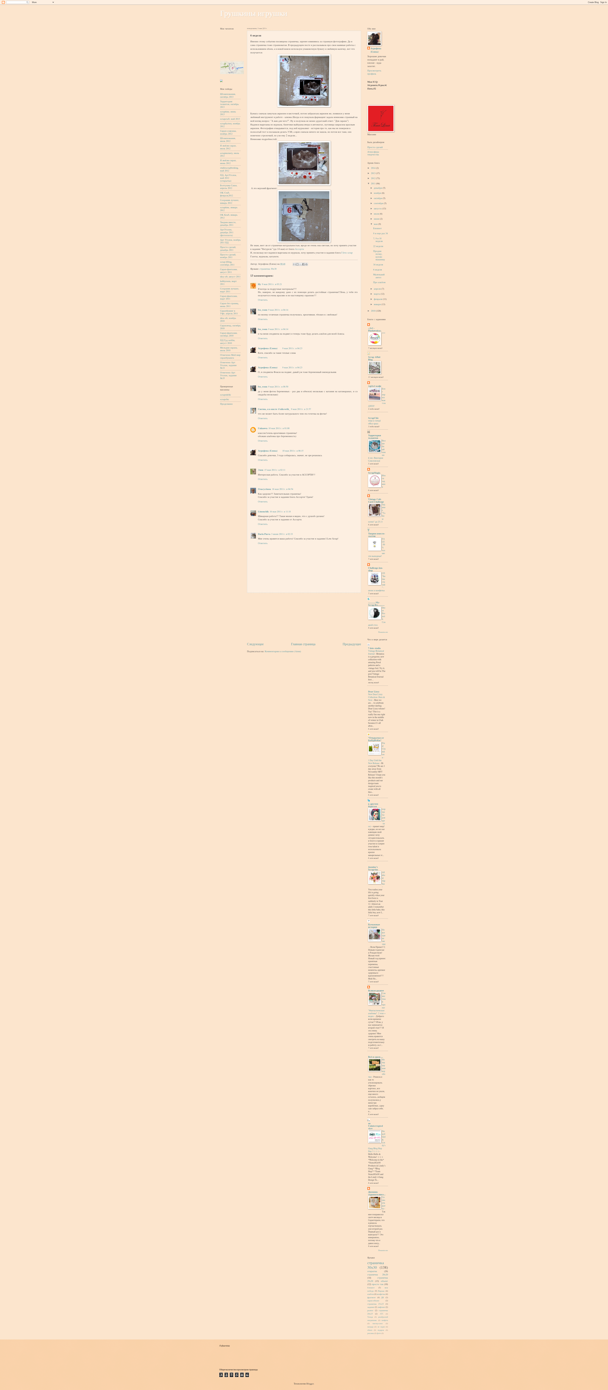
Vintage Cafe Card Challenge (376, 500)
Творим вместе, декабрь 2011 (228, 224)
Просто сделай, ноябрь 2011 (228, 256)
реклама (370, 1333)
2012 (373, 178)
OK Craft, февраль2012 (226, 194)
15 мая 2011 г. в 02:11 (274, 469)
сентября (379, 203)
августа (378, 208)
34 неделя (378, 264)
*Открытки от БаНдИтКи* (376, 739)
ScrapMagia (374, 472)
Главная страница (303, 644)
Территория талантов (374, 437)
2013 (373, 173)
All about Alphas (383, 878)
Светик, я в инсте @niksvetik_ (274, 409)
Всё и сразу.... (375, 1056)
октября (378, 198)
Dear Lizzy (373, 691)
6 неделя (377, 269)
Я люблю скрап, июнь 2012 (228, 162)
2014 (373, 167)
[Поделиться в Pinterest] (306, 264)
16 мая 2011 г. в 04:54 (282, 489)
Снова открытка (383, 1203)
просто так (377, 1284)
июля (377, 213)
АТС (381, 1314)
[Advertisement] (304, 617)
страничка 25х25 (375, 1303)
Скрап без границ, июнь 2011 (229, 305)
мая (376, 223)
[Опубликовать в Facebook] (303, 264)
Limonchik (263, 511)
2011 (373, 183)
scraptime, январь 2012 (229, 209)
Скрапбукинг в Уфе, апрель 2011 (229, 312)
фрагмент (371, 1297)
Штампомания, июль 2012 (228, 139)
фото (379, 1333)
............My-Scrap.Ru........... (376, 604)
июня (377, 218)
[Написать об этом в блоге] (297, 264)
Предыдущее (352, 644)
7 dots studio (374, 648)
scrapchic (224, 399)
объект (384, 1280)
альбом (370, 1294)
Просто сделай (375, 147)
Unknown (262, 428)
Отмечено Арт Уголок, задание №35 (228, 375)
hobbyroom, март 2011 (228, 282)
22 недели (378, 246)
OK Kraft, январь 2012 (229, 216)
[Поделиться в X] (300, 264)
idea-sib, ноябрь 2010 (228, 319)
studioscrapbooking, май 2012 (229, 169)
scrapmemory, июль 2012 (229, 154)
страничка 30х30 (268, 268)
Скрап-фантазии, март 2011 (229, 297)
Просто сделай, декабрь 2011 (228, 248)
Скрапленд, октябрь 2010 (230, 327)
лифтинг (381, 1307)
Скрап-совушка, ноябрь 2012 (228, 132)
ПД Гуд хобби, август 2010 (227, 342)
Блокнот (377, 228)
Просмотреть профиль (374, 72)
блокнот (371, 1287)
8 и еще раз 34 (380, 233)
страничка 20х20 (377, 1274)
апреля (377, 288)
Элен (260, 470)
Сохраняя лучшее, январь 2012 (229, 201)
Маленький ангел (379, 276)
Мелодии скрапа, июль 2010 (229, 349)
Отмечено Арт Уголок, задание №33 (228, 365)
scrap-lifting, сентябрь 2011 (227, 263)
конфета (385, 1320)
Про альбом (379, 282)
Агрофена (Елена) (268, 348)
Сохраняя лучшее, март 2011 (229, 290)
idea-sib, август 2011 (230, 276)
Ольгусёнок (264, 489)
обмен (369, 1330)
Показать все (383, 632)
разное (370, 1310)
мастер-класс (378, 1323)
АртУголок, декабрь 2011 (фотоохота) (226, 232)
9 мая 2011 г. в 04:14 (278, 309)
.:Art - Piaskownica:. (375, 329)
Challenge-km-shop (375, 569)
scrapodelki (225, 394)
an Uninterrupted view (375, 1126)
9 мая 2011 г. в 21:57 (301, 409)
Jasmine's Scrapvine (373, 868)
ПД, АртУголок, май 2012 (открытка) (228, 177)
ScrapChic (373, 418)
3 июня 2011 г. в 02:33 (282, 533)
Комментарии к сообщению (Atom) (283, 651)
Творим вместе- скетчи (376, 535)
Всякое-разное (376, 990)
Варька (381, 1290)
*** (383, 333)
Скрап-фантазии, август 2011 (229, 271)
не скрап (381, 1327)
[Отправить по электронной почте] (294, 264)
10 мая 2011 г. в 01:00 (278, 428)
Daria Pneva (264, 534)
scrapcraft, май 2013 (230, 118)
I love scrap (347, 252)
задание (370, 1307)
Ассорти (299, 248)
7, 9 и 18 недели (378, 240)
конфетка (381, 1294)
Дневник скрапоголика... (377, 1193)
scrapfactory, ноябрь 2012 (230, 125)
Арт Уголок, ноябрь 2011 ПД (230, 241)
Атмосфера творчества (373, 153)
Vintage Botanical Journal (376, 652)
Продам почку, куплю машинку (379, 255)
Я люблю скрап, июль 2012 (228, 147)
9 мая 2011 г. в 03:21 (272, 284)
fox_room (262, 309)
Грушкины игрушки (253, 13)
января (377, 304)
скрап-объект (373, 1300)
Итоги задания (384, 481)
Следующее (255, 644)
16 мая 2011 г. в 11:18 (280, 511)
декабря (378, 187)
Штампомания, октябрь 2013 (228, 95)
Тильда (370, 1317)
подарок (381, 1330)
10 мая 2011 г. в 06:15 (292, 450)
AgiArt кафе (374, 386)
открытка (372, 1271)
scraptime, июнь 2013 (228, 113)
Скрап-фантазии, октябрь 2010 (229, 334)
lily (259, 284)
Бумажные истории (374, 926)
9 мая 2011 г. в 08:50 (278, 386)
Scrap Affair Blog (374, 358)
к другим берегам (373, 805)
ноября (378, 192)
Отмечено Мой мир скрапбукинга (230, 356)
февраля (378, 299)
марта (377, 293)
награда (370, 1327)
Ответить (263, 299)
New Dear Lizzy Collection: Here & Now (376, 697)
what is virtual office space (374, 422)
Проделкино (226, 403)
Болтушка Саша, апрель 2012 (228, 187)
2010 (373, 310)
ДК (382, 1297)
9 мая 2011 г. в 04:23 (292, 348)
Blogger (310, 1383)
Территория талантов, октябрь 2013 (229, 104)
